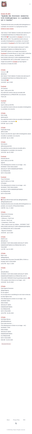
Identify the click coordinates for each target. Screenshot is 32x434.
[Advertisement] (16, 362)
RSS (24, 419)
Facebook (11, 43)
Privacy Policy (16, 419)
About (8, 419)
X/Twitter (19, 37)
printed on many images (7, 28)
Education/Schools (6, 343)
